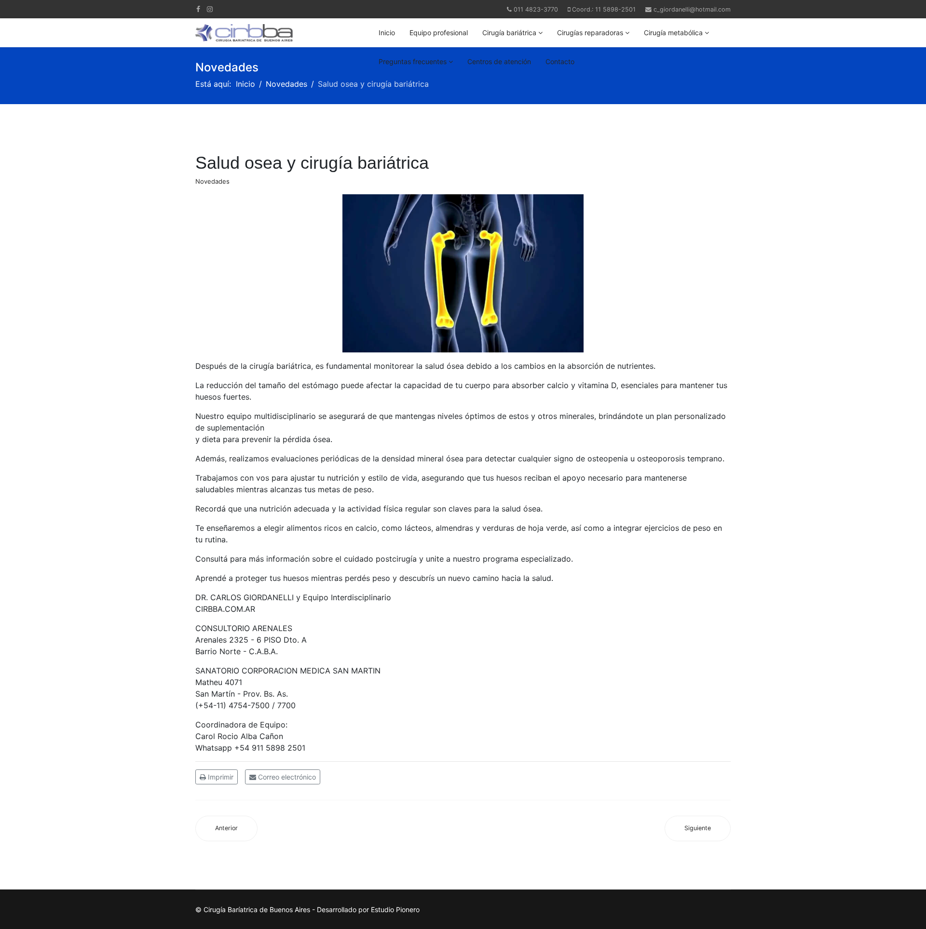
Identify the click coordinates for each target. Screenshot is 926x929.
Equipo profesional (438, 32)
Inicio (387, 32)
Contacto (559, 61)
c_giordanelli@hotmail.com (692, 9)
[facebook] (198, 9)
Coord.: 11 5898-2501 (604, 9)
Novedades (212, 181)
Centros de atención (499, 61)
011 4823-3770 (536, 9)
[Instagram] (210, 9)
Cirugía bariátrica (509, 32)
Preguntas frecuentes (413, 61)
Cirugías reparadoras (590, 32)
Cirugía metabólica (673, 32)
